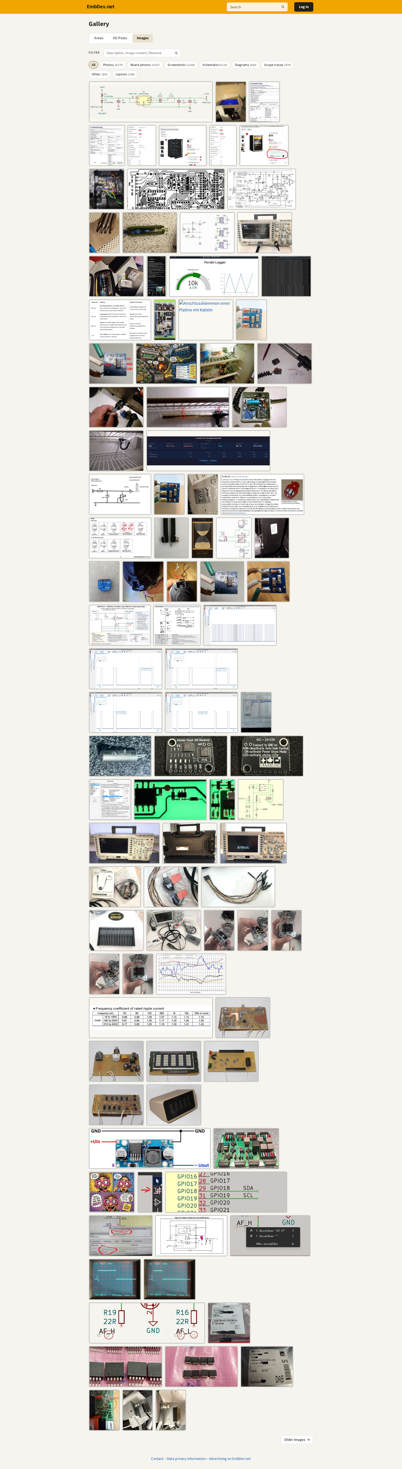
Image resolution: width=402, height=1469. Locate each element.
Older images (297, 1439)
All (93, 64)
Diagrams (245, 64)
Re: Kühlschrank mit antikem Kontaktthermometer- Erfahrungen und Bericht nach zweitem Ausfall (264, 118)
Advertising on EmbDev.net (230, 1458)
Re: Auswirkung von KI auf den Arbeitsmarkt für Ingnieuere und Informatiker (166, 380)
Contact (157, 1458)
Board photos (145, 64)
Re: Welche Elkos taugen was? (111, 1034)
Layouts (125, 74)
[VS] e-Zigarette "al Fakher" (143, 249)
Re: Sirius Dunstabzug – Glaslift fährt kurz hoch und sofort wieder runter (251, 337)
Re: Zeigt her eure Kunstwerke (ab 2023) (243, 1034)
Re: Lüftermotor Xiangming (174, 642)
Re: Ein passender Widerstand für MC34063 (120, 1165)
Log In (304, 6)
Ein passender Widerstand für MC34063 (184, 1252)
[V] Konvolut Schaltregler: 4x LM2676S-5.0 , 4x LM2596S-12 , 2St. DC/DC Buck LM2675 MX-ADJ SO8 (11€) (229, 1340)
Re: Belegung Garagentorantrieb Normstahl (104, 598)
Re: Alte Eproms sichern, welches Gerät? (256, 729)
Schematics (215, 64)
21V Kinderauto (267, 555)
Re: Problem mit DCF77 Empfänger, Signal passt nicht (240, 642)
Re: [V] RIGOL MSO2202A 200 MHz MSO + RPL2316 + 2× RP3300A (265, 249)
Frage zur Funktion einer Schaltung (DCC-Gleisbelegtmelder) (170, 816)
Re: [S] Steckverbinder (231, 1165)
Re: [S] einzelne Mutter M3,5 (171, 555)
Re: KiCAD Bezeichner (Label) (150, 1209)
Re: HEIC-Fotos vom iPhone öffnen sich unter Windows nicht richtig (110, 816)
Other (100, 74)
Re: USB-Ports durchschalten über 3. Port (207, 249)
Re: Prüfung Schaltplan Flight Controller (119, 118)
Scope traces (277, 64)
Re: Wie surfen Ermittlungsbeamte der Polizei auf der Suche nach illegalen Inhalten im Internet (116, 293)
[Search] (282, 6)
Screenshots (181, 64)
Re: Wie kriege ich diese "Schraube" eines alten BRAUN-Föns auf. (104, 249)
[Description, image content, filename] (176, 53)
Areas (98, 38)
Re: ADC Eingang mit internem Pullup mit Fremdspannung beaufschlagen (120, 511)
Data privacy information (186, 1458)
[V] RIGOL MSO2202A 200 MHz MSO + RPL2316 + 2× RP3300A (124, 860)
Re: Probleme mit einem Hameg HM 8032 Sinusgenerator (168, 206)
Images (143, 38)
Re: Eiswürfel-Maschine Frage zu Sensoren (231, 118)
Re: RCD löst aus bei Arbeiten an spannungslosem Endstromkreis (262, 511)
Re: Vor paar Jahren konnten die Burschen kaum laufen (112, 1209)
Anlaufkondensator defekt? (106, 206)
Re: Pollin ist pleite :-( (203, 511)
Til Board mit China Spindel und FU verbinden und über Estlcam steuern (165, 337)
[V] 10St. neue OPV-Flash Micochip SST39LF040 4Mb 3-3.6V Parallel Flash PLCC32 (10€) (267, 1383)
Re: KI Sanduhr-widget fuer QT (202, 555)
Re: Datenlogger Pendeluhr (190, 293)
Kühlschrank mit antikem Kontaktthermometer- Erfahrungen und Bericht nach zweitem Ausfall (227, 380)
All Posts (120, 38)
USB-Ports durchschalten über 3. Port (117, 642)
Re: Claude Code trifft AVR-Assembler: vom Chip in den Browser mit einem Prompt (120, 337)
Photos (113, 64)
